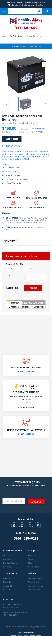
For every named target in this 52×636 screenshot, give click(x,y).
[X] (30, 525)
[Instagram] (38, 525)
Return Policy (34, 582)
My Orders (8, 582)
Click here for (26, 46)
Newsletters (33, 567)
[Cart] (47, 11)
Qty (8, 275)
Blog (30, 563)
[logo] (26, 20)
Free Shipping (13, 197)
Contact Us (8, 555)
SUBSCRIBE (36, 502)
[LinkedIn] (22, 525)
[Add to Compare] (44, 64)
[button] (3, 11)
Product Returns (10, 563)
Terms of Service (35, 586)
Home (4, 36)
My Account (8, 578)
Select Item (12, 139)
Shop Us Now (26, 371)
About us (32, 555)
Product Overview (11, 146)
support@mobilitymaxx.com (16, 612)
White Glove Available (13, 207)
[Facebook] (14, 525)
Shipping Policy (35, 578)
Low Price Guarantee (36, 198)
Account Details (10, 586)
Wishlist (6, 589)
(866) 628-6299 (10, 615)
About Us (7, 559)
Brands (31, 559)
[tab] (26, 240)
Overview (9, 240)
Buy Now (33, 288)
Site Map (7, 567)
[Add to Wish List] (44, 57)
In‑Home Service (36, 207)
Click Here (40, 5)
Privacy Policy (34, 589)
